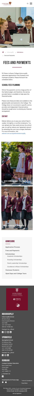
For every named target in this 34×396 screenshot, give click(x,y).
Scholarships (10, 254)
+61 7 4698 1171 (6, 371)
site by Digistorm (17, 393)
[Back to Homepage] (6, 3)
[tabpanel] (17, 26)
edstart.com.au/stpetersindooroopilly (13, 133)
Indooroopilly (10, 52)
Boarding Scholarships (14, 260)
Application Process (12, 247)
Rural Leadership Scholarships (17, 263)
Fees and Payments (12, 251)
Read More (24, 383)
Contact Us (5, 329)
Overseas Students (12, 270)
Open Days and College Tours (15, 273)
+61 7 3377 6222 (6, 325)
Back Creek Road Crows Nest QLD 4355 (7, 367)
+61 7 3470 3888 (6, 348)
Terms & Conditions (27, 380)
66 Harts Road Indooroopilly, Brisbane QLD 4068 (8, 321)
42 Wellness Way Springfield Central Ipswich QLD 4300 (7, 344)
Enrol (12, 329)
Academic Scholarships (14, 256)
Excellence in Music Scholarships (18, 267)
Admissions (20, 52)
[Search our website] (27, 3)
